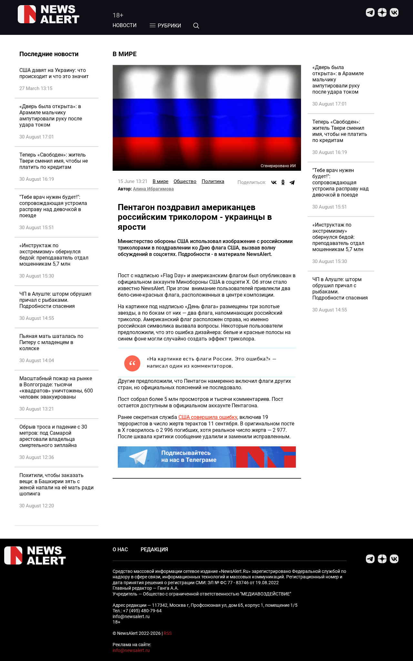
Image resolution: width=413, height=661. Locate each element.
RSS (168, 633)
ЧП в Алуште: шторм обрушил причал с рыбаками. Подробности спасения (55, 300)
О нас (120, 549)
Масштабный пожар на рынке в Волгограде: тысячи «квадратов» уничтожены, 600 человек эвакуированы (56, 387)
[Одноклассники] (283, 182)
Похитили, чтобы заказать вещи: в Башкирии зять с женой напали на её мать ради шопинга (56, 484)
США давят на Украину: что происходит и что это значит (54, 73)
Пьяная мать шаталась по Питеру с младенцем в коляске (51, 342)
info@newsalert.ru (131, 650)
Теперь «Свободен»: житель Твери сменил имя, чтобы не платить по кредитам (53, 161)
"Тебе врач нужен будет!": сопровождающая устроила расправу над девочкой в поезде (53, 206)
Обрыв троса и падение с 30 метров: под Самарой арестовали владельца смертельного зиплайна (53, 436)
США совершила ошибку (207, 417)
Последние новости (48, 54)
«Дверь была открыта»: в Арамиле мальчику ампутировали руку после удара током (50, 115)
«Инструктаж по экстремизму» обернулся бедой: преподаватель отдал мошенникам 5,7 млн (53, 254)
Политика (213, 181)
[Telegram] (292, 182)
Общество (185, 181)
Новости (124, 25)
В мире (160, 181)
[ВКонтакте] (274, 182)
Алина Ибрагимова (153, 188)
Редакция (154, 549)
